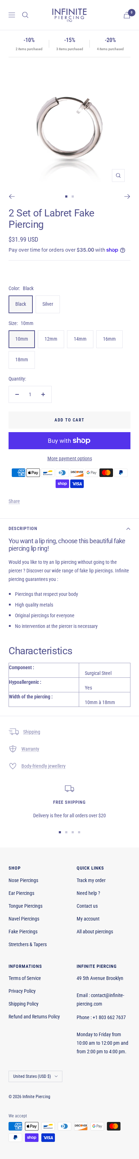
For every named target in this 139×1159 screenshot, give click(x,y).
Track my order (91, 880)
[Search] (25, 15)
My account (88, 919)
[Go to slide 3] (73, 832)
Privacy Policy (22, 991)
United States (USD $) (32, 1076)
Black (20, 304)
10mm (21, 339)
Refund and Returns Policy (34, 1016)
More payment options (69, 458)
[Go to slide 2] (73, 196)
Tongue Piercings (25, 906)
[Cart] (126, 15)
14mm (80, 339)
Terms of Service (25, 978)
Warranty (30, 749)
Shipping (31, 732)
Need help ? (88, 893)
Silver (47, 304)
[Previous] (12, 196)
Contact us (87, 906)
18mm (21, 359)
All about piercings (95, 931)
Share (14, 501)
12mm (51, 339)
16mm (109, 339)
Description (23, 528)
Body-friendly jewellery (43, 766)
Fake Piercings (23, 931)
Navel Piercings (24, 919)
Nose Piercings (23, 880)
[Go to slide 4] (79, 832)
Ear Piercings (21, 893)
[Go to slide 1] (66, 196)
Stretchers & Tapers (28, 944)
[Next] (127, 196)
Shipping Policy (23, 1004)
